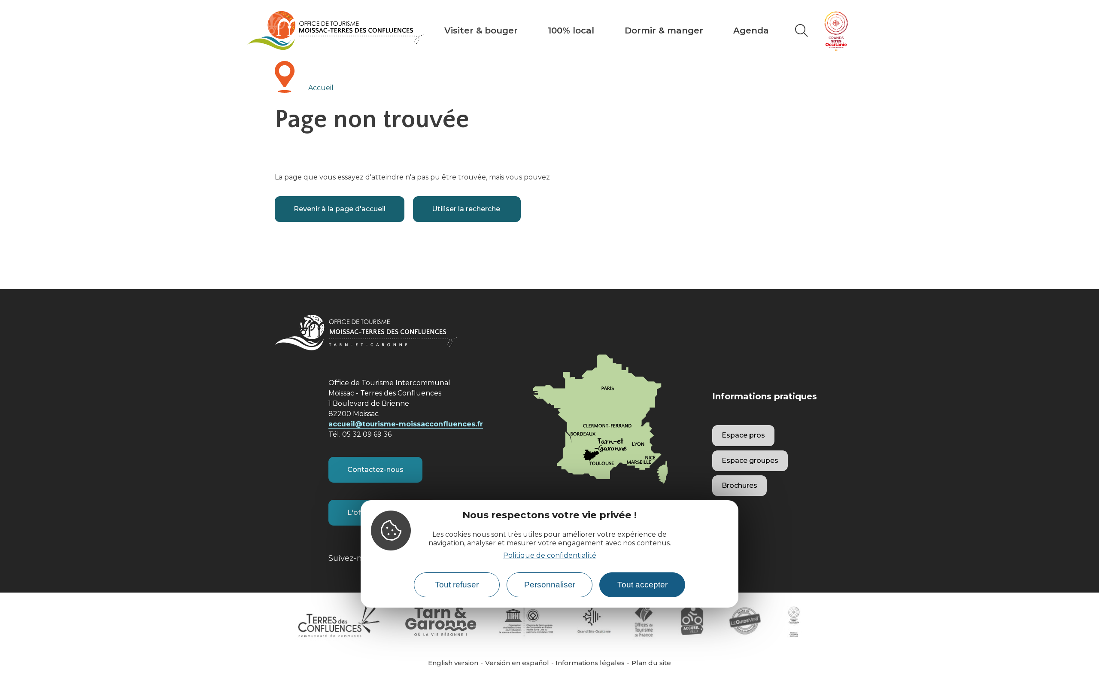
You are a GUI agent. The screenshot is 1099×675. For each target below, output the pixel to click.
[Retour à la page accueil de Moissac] (335, 30)
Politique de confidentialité (549, 555)
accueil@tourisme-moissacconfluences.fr (405, 424)
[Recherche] (801, 30)
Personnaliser (549, 584)
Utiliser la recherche (467, 209)
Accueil (321, 88)
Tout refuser (457, 584)
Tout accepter (642, 584)
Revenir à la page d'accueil (340, 209)
